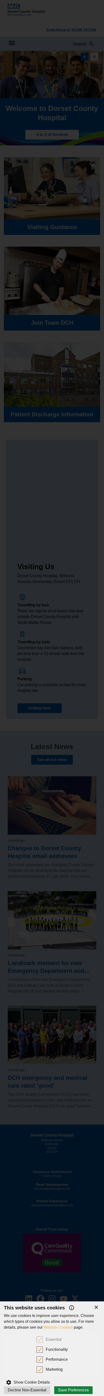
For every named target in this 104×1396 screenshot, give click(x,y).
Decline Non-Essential (27, 1390)
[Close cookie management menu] (96, 1307)
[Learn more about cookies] (71, 1308)
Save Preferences (73, 1390)
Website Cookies (58, 1327)
